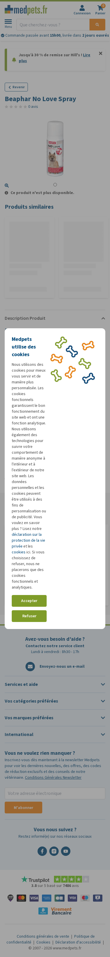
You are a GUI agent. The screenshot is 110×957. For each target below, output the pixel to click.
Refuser (29, 616)
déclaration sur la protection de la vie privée (28, 540)
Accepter (29, 601)
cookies (19, 552)
